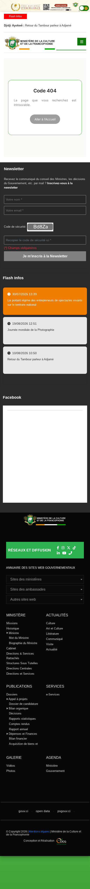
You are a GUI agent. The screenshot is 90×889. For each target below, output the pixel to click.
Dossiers (11, 694)
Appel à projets (18, 699)
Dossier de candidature (23, 703)
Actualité (51, 649)
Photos (10, 771)
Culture (50, 623)
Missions (12, 623)
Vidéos (10, 765)
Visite (49, 644)
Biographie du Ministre (23, 643)
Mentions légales (39, 831)
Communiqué (54, 639)
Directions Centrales (19, 668)
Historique (12, 628)
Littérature (52, 633)
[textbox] (45, 579)
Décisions (15, 713)
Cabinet (11, 648)
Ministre (13, 633)
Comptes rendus (19, 724)
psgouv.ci (63, 811)
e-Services (53, 694)
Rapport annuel (18, 729)
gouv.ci (23, 811)
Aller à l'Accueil (45, 119)
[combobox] (45, 579)
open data (43, 811)
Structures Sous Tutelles (22, 663)
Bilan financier (18, 738)
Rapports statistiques (22, 718)
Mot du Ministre (19, 637)
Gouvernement (55, 771)
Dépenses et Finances (22, 733)
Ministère (52, 765)
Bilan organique (18, 708)
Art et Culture (54, 628)
